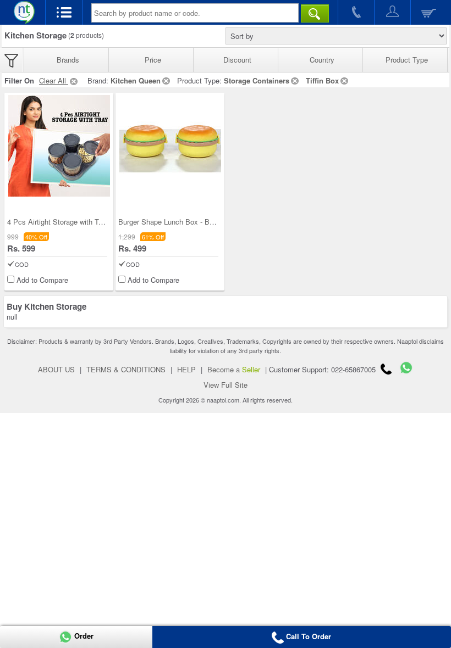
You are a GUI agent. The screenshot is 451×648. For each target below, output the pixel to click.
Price (153, 59)
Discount (237, 59)
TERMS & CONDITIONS (126, 369)
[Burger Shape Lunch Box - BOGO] (170, 146)
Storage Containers (256, 80)
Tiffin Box (322, 80)
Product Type (407, 59)
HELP (186, 369)
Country (322, 59)
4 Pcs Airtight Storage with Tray (57, 221)
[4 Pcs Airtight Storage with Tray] (59, 146)
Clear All (53, 80)
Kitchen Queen (136, 80)
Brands (68, 59)
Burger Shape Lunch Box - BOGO (172, 221)
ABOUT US (56, 369)
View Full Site (226, 384)
